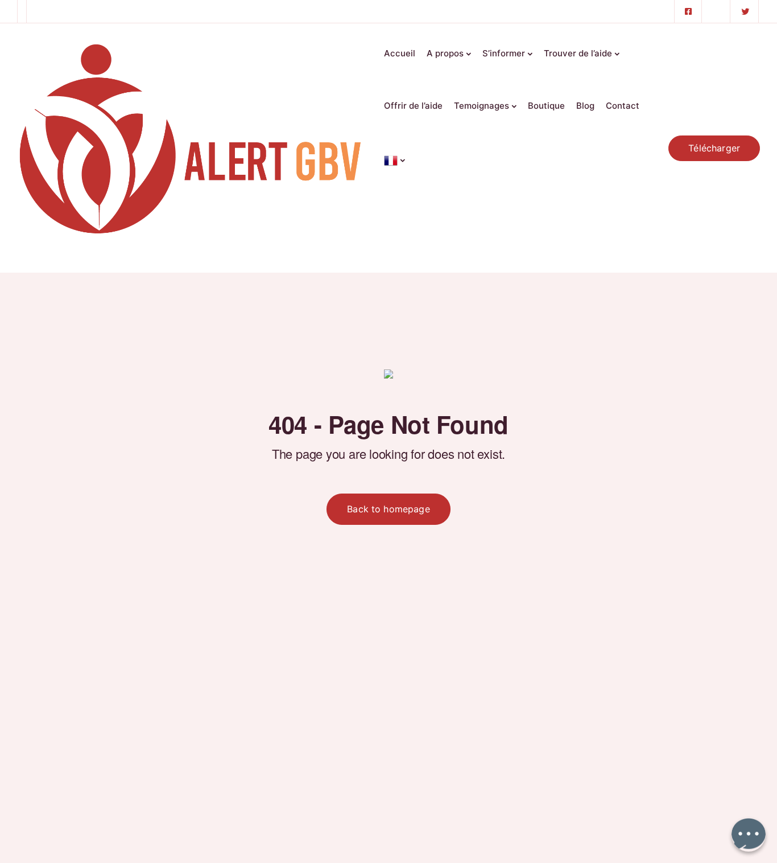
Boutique (546, 105)
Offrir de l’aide (413, 105)
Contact (622, 105)
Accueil (399, 53)
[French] (394, 157)
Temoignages (481, 105)
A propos (445, 53)
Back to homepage (388, 509)
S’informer (503, 53)
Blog (585, 105)
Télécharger (714, 148)
